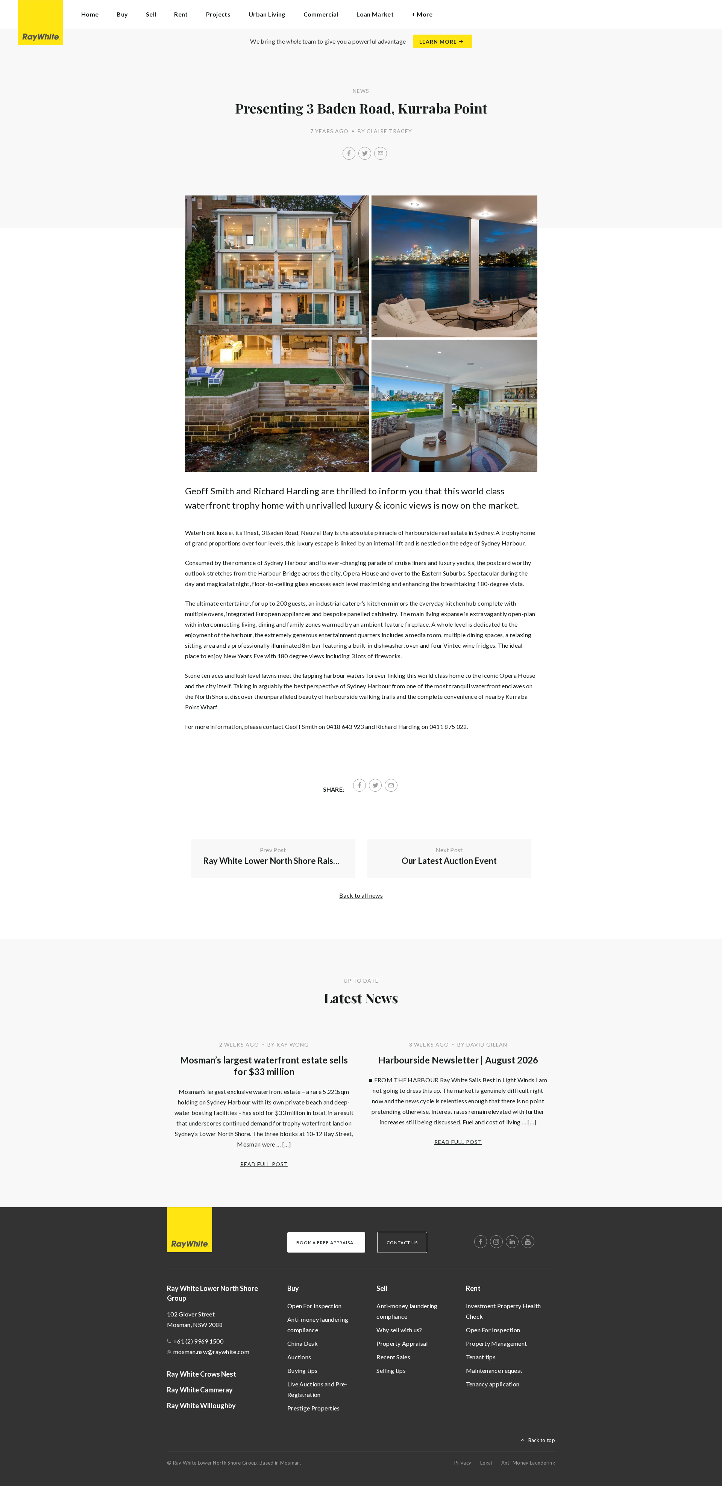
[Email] (380, 153)
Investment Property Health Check (503, 1311)
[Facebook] (349, 153)
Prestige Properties (313, 1408)
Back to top (541, 1440)
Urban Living (267, 14)
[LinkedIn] (512, 1241)
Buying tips (302, 1370)
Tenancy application (493, 1384)
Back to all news (361, 895)
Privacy (462, 1463)
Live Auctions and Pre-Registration (317, 1389)
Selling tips (391, 1370)
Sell (382, 1288)
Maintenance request (494, 1370)
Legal (486, 1463)
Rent (473, 1288)
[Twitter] (364, 153)
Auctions (299, 1356)
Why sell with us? (399, 1329)
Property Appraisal (402, 1343)
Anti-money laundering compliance (317, 1324)
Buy (293, 1288)
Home (90, 14)
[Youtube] (528, 1241)
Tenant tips (481, 1356)
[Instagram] (496, 1241)
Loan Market (375, 14)
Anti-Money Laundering (528, 1463)
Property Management (496, 1343)
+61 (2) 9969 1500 (198, 1341)
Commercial (320, 14)
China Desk (302, 1343)
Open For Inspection (314, 1305)
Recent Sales (393, 1356)
